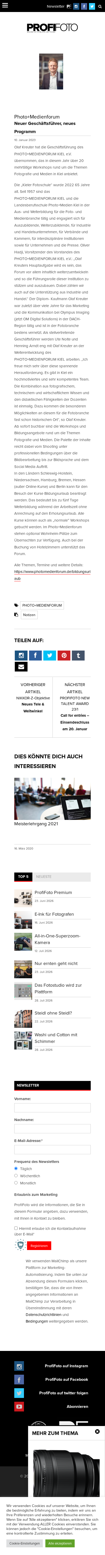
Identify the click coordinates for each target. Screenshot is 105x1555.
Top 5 (23, 876)
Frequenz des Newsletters (36, 1161)
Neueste (43, 876)
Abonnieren (77, 1406)
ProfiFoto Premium (53, 892)
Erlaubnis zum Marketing (36, 1194)
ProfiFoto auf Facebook (66, 1379)
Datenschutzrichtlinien (43, 1314)
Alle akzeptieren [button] (60, 1543)
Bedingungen (37, 1321)
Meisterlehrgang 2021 (36, 823)
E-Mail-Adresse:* (28, 1141)
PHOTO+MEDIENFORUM (42, 605)
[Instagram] (76, 6)
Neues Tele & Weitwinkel (33, 704)
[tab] (23, 877)
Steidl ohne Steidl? (53, 1013)
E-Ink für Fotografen (54, 914)
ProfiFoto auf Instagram (66, 1366)
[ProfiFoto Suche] (100, 6)
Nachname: (24, 1120)
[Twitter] (92, 6)
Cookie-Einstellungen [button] (24, 1543)
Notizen (29, 614)
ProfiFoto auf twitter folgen (63, 1393)
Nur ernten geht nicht (56, 963)
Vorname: (22, 1099)
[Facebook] (84, 6)
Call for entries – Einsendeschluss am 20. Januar (75, 713)
